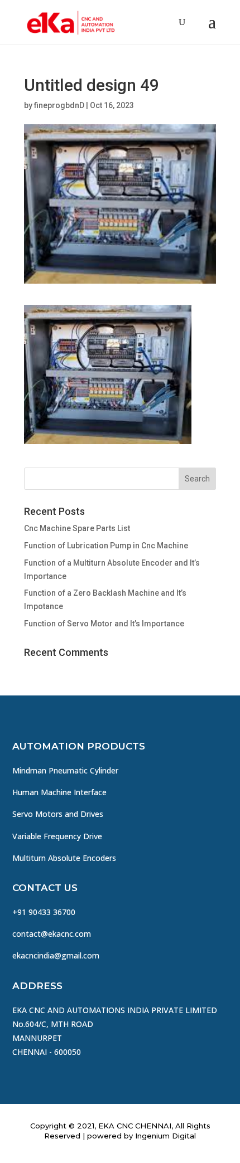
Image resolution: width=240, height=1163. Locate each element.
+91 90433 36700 (43, 912)
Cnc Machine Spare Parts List (77, 528)
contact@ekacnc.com (51, 933)
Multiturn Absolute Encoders (64, 858)
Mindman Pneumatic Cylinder (65, 770)
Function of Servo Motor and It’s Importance (104, 623)
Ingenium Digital (165, 1135)
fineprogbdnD (59, 105)
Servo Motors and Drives (57, 814)
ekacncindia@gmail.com (55, 955)
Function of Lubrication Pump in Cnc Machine (106, 545)
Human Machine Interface (59, 792)
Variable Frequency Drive (57, 836)
